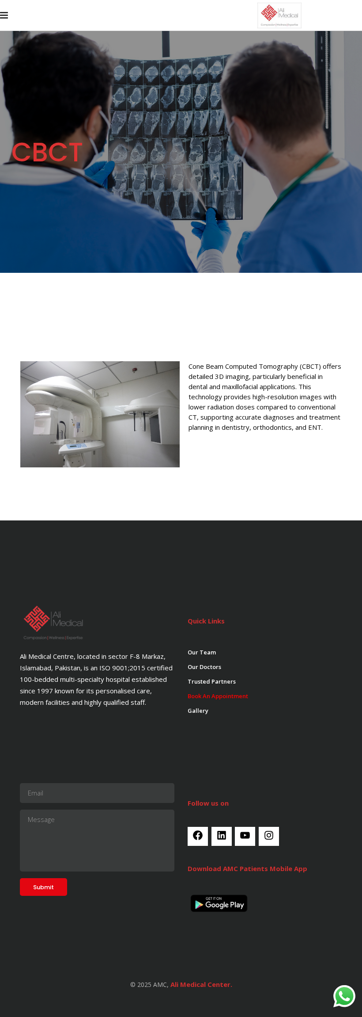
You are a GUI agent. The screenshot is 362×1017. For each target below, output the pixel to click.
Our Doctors (204, 667)
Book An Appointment (218, 696)
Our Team (202, 652)
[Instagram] (269, 839)
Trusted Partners (212, 681)
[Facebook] (198, 839)
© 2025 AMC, (149, 984)
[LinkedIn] (221, 839)
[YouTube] (245, 839)
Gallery (198, 711)
